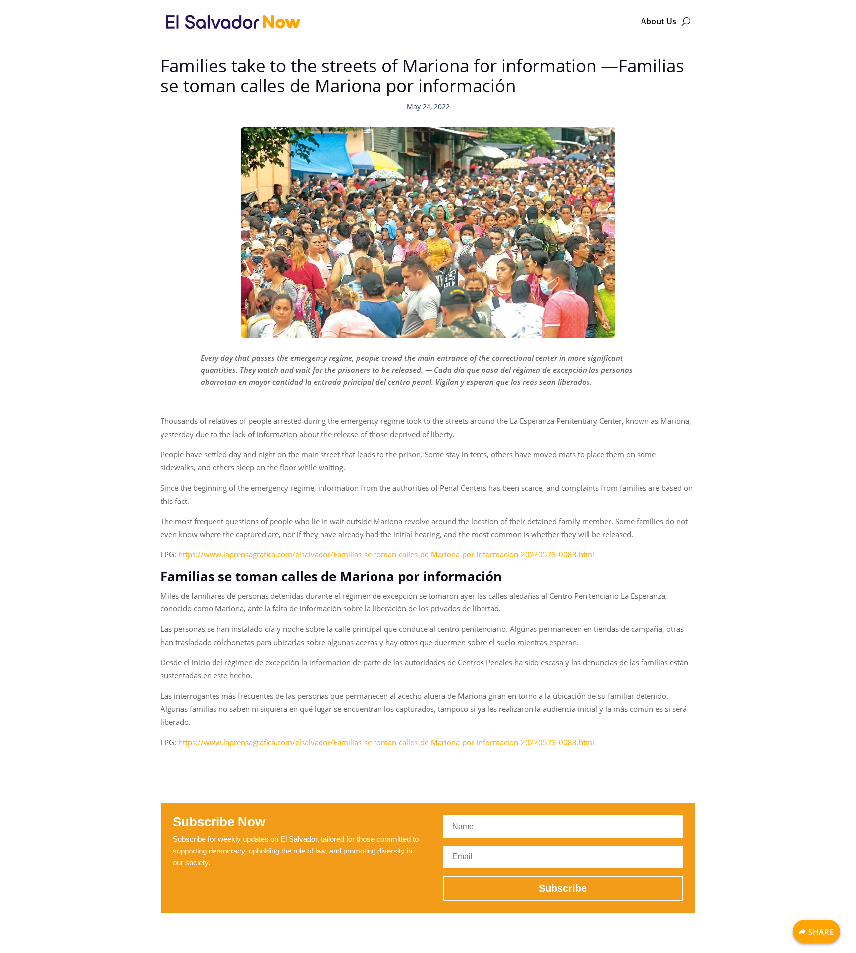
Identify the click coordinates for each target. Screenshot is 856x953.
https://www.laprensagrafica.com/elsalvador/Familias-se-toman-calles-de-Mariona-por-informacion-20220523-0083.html (386, 554)
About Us (658, 21)
